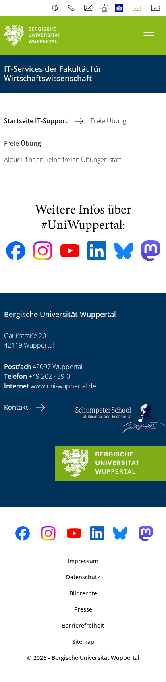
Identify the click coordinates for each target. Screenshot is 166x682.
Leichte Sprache (121, 8)
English (157, 8)
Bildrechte (83, 593)
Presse (83, 609)
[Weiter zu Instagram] (42, 251)
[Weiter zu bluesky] (123, 250)
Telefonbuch (73, 8)
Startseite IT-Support (36, 120)
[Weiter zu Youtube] (69, 250)
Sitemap (83, 641)
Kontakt (17, 407)
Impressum (83, 561)
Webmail (89, 8)
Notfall (105, 8)
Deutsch (138, 8)
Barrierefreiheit (83, 625)
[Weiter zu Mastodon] (150, 250)
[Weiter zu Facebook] (15, 251)
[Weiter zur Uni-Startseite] (41, 35)
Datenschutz (83, 577)
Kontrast (57, 8)
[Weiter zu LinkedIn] (96, 250)
